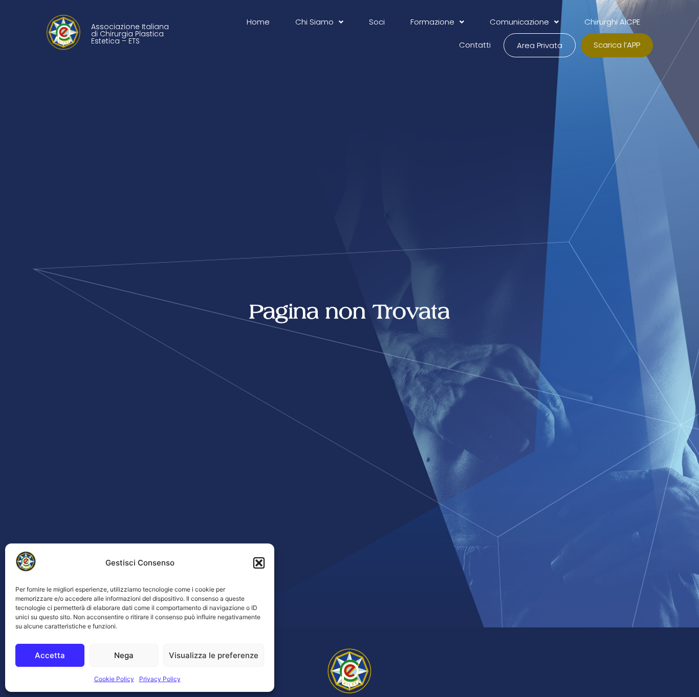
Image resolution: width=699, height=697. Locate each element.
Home (258, 21)
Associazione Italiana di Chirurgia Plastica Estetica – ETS (130, 33)
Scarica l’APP (617, 44)
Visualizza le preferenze (213, 655)
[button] (259, 563)
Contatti (475, 44)
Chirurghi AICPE (612, 21)
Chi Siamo (314, 21)
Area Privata (539, 45)
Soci (377, 21)
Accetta (50, 655)
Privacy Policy (160, 679)
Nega (124, 655)
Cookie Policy (114, 679)
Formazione (432, 21)
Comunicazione (519, 21)
